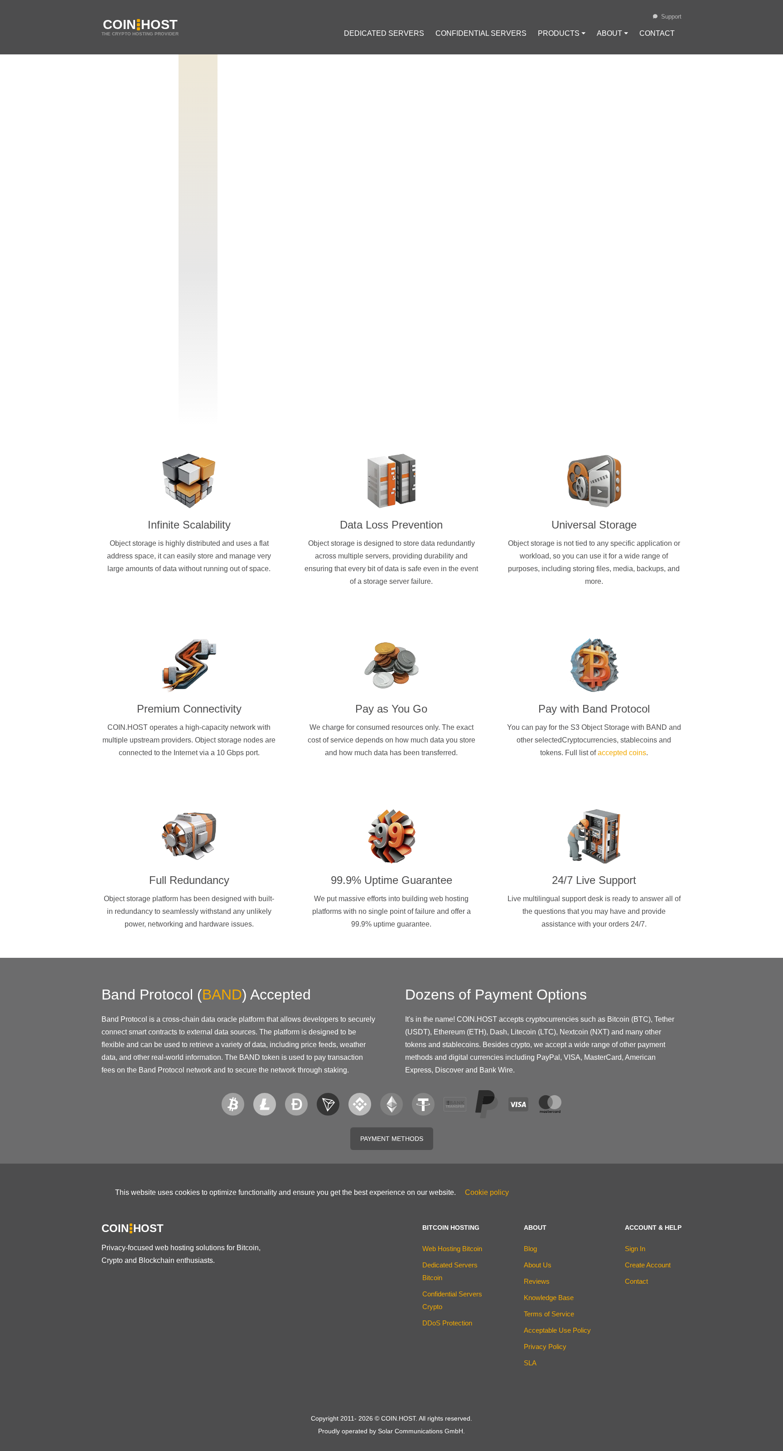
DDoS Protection (447, 1323)
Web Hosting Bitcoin (452, 1248)
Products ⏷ (561, 33)
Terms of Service (549, 1314)
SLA (530, 1363)
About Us (537, 1265)
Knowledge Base (549, 1297)
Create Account (648, 1265)
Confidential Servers (481, 33)
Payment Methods (391, 1138)
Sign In (635, 1248)
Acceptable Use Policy (557, 1330)
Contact (657, 33)
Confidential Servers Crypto (452, 1300)
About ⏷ (612, 33)
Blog (530, 1248)
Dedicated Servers (384, 33)
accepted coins (622, 753)
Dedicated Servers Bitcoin (450, 1271)
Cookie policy (487, 1192)
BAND (222, 994)
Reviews (537, 1281)
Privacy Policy (545, 1346)
